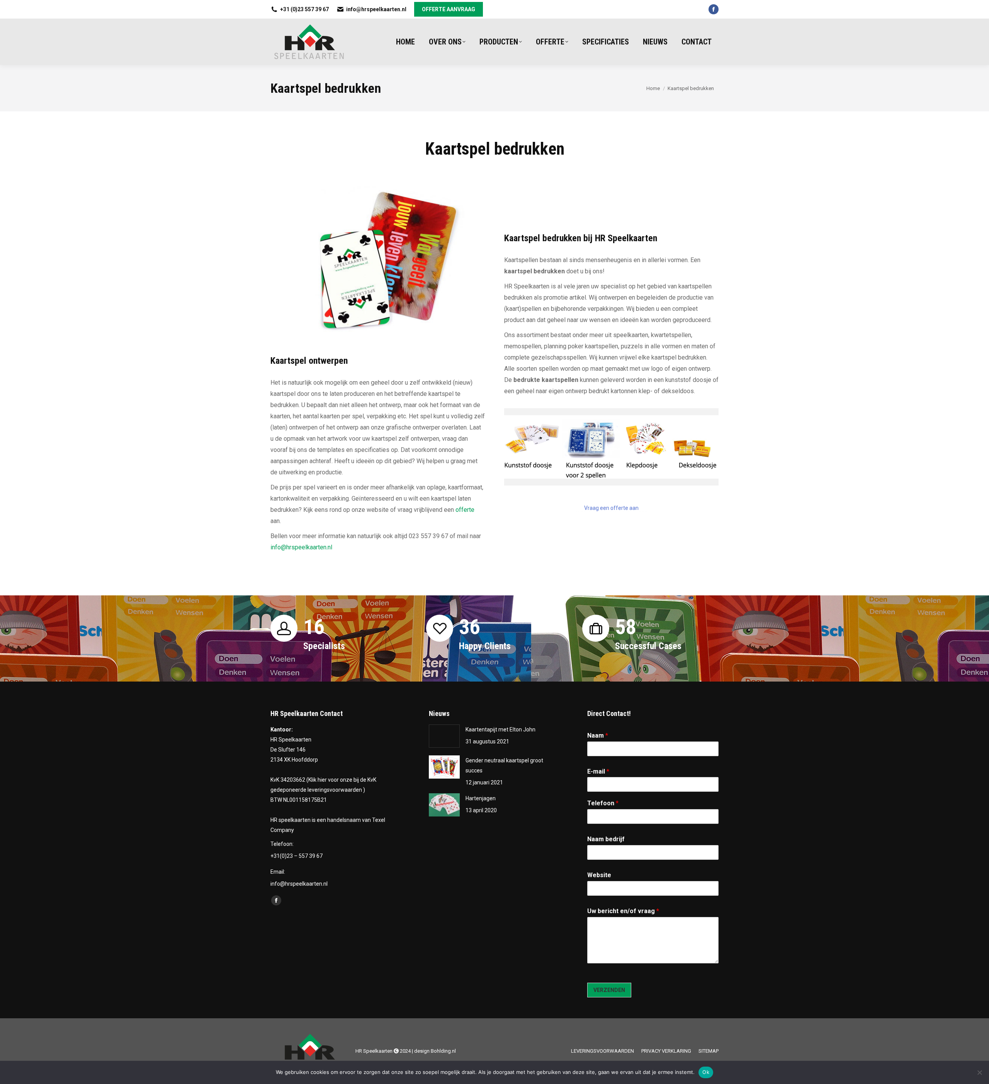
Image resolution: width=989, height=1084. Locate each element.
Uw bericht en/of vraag (623, 911)
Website (599, 875)
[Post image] (444, 736)
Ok (705, 1072)
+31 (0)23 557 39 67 (304, 9)
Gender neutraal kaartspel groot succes (504, 765)
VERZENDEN (609, 990)
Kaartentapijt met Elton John (500, 729)
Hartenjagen (481, 798)
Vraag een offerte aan (611, 508)
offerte (464, 509)
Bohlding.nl (443, 1051)
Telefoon (603, 803)
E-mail (598, 771)
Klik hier (317, 780)
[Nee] (979, 1072)
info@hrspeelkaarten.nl (376, 9)
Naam (597, 735)
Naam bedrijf (606, 839)
